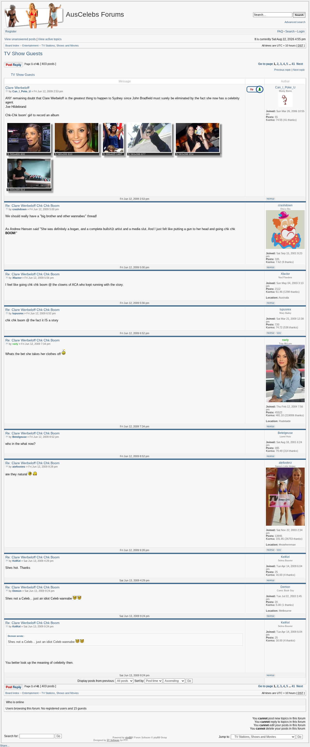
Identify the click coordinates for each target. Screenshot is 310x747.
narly (15, 343)
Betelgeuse (19, 436)
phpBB (128, 737)
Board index (12, 45)
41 (293, 64)
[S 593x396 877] (149, 151)
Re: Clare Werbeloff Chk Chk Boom (32, 206)
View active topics (50, 39)
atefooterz (18, 466)
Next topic (299, 69)
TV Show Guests (23, 53)
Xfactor (17, 277)
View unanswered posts (20, 39)
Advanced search (295, 22)
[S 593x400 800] (29, 151)
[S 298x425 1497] (113, 151)
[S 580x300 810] (76, 151)
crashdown (19, 209)
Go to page (265, 64)
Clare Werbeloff (17, 88)
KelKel (16, 560)
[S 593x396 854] (197, 151)
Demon (17, 590)
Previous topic (282, 69)
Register (10, 31)
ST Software (113, 740)
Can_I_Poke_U (21, 91)
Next (299, 64)
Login (301, 31)
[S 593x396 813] (29, 187)
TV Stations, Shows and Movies (60, 45)
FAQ (280, 31)
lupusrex (17, 313)
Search (290, 31)
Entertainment (30, 45)
